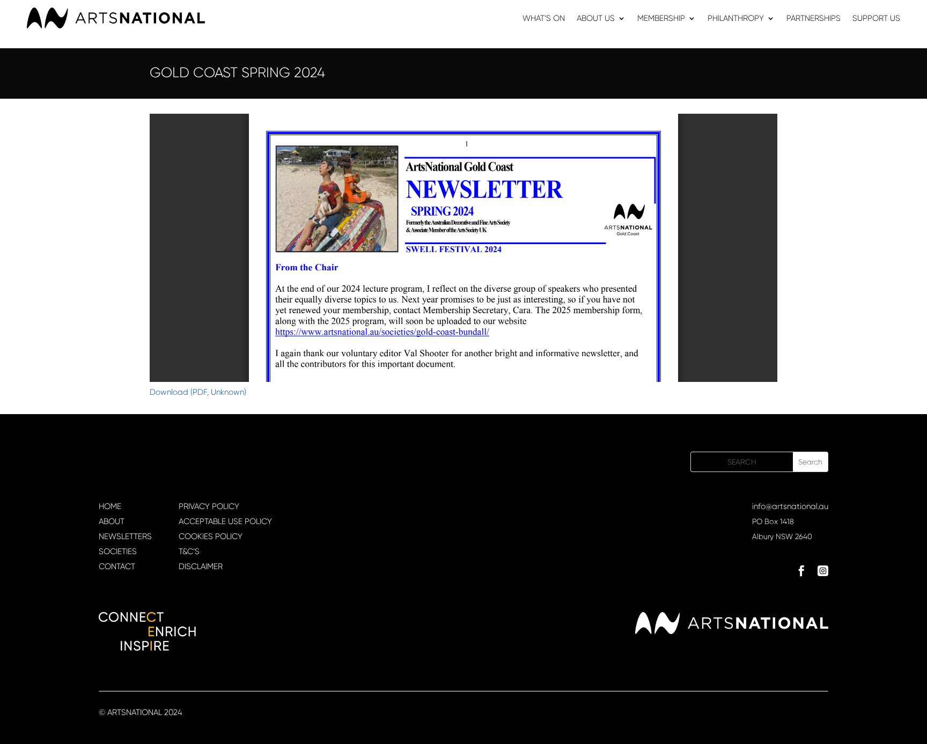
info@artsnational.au (790, 506)
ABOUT (111, 521)
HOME (110, 506)
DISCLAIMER (201, 566)
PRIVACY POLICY (209, 506)
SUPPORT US (876, 18)
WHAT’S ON (544, 18)
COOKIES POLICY (210, 536)
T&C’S (189, 551)
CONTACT (117, 566)
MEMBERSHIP (661, 18)
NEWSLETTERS (125, 536)
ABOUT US (596, 18)
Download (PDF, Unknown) (198, 392)
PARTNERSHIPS (813, 18)
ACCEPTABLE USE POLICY (225, 521)
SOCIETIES (118, 551)
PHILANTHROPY (736, 18)
